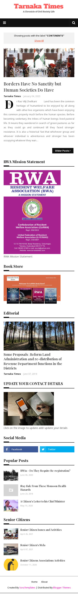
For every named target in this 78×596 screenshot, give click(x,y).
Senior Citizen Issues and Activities (41, 530)
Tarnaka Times (12, 96)
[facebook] (21, 449)
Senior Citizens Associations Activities (42, 560)
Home (34, 581)
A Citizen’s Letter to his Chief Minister (42, 501)
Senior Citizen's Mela (32, 545)
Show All (39, 40)
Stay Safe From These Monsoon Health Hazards (43, 487)
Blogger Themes (62, 587)
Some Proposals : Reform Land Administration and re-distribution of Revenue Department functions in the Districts (33, 361)
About (44, 581)
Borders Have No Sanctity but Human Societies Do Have (32, 87)
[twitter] (57, 449)
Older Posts (62, 150)
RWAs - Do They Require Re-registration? (45, 470)
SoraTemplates (27, 587)
